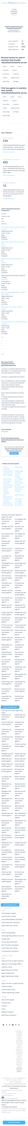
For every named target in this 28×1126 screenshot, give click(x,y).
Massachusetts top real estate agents (20, 786)
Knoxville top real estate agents (6, 691)
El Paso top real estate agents (7, 626)
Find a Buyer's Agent (9, 913)
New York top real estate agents (6, 521)
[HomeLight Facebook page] (6, 1025)
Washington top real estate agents (20, 620)
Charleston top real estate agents (20, 669)
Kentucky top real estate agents (19, 771)
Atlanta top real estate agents (20, 572)
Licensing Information (9, 1107)
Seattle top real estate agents (7, 591)
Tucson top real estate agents (20, 626)
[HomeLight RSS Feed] (19, 1025)
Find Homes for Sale (9, 916)
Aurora (19, 66)
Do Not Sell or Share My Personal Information (14, 1087)
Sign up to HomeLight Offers (12, 964)
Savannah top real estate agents (6, 698)
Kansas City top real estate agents (20, 632)
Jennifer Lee (18, 489)
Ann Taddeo (18, 503)
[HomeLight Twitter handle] (3, 1025)
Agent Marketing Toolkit (10, 976)
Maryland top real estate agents (6, 786)
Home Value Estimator (10, 942)
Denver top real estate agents (7, 572)
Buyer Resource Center (10, 926)
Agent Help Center (8, 973)
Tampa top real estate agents (7, 613)
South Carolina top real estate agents (7, 859)
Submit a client (7, 967)
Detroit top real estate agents (7, 683)
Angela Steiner (7, 503)
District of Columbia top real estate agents (6, 747)
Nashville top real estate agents (19, 558)
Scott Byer (18, 473)
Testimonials (6, 1003)
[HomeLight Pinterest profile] (16, 1024)
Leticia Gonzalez (8, 485)
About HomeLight (8, 1000)
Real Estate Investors (9, 1015)
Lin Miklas (18, 491)
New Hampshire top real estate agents (20, 815)
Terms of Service (15, 1082)
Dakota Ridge (6, 115)
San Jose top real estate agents (19, 654)
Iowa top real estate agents (19, 765)
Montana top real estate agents (6, 808)
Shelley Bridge (19, 471)
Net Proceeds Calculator (10, 945)
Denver (5, 66)
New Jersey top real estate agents (7, 823)
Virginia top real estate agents (7, 880)
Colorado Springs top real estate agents (20, 592)
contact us (19, 1071)
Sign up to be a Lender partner (12, 983)
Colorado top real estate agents (19, 731)
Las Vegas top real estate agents (6, 558)
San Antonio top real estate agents (7, 536)
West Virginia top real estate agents (7, 889)
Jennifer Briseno (8, 473)
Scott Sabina (18, 499)
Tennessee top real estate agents (7, 867)
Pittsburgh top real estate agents (20, 684)
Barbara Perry (7, 499)
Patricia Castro (7, 479)
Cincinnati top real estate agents (7, 669)
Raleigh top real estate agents (20, 613)
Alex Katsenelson (20, 487)
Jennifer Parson (19, 495)
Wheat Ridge (6, 81)
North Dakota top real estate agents (7, 837)
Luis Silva (6, 501)
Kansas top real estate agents (7, 770)
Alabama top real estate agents (6, 717)
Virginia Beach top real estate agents (7, 654)
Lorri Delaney (19, 479)
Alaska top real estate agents (20, 716)
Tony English (7, 481)
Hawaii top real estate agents (20, 755)
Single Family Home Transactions (11, 159)
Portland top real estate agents (19, 585)
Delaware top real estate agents (19, 739)
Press (3, 1009)
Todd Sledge (18, 501)
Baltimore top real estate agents (20, 639)
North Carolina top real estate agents (20, 830)
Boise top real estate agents (20, 690)
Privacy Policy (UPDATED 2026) (14, 1084)
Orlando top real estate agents (6, 620)
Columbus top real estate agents (7, 585)
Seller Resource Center (10, 948)
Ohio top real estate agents (19, 836)
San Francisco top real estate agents (7, 578)
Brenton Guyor (7, 487)
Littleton (5, 77)
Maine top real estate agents (20, 778)
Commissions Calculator (10, 951)
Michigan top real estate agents (6, 793)
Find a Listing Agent (8, 933)
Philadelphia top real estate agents (7, 565)
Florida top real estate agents (20, 745)
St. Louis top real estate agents (6, 662)
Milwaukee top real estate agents (7, 647)
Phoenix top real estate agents (6, 543)
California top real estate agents (6, 731)
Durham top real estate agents (19, 698)
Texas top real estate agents (20, 866)
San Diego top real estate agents (20, 536)
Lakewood (5, 70)
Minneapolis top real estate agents (20, 676)
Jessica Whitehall (8, 505)
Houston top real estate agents (19, 528)
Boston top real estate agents (7, 638)
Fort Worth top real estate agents (7, 600)
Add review (14, 453)
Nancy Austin (18, 467)
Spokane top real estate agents (6, 676)
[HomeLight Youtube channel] (13, 1025)
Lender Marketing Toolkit (11, 993)
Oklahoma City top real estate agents (20, 607)
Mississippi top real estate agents (7, 801)
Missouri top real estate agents (19, 801)
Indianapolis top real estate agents (20, 578)
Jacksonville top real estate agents (20, 565)
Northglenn (16, 81)
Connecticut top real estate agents (7, 739)
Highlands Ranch (15, 77)
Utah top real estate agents (6, 873)
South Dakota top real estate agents (20, 859)
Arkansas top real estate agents (19, 724)
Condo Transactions (8, 138)
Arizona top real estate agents (7, 723)
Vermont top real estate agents (19, 874)
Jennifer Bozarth (8, 471)
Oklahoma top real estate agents (7, 845)
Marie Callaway (7, 475)
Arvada (12, 66)
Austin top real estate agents (7, 549)
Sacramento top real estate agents (7, 632)
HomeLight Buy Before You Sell (13, 936)
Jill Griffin (17, 485)
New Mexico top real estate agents (20, 823)
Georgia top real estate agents (7, 755)
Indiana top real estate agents (7, 765)
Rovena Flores (19, 483)
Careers (4, 1006)
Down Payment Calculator (11, 922)
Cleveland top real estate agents (19, 662)
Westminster (6, 74)
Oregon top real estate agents (20, 844)
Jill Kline (5, 489)
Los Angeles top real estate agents (20, 521)
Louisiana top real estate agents (6, 779)
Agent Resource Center (10, 970)
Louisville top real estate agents (19, 647)
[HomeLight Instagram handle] (9, 1025)
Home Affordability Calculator (12, 919)
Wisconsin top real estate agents (20, 889)
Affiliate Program (8, 1012)
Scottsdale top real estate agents (20, 600)
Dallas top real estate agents (20, 542)
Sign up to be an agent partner (12, 961)
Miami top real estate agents (7, 606)
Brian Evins (18, 481)
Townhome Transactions (9, 183)
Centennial (15, 74)
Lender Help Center (8, 989)
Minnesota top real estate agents (20, 793)
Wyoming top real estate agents (6, 896)
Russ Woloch (18, 505)
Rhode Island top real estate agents (20, 852)
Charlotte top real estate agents (19, 550)
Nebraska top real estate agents (19, 808)
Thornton (14, 70)
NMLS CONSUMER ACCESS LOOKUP (14, 1100)
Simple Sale (6, 939)
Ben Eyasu (6, 483)
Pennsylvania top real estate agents (7, 852)
